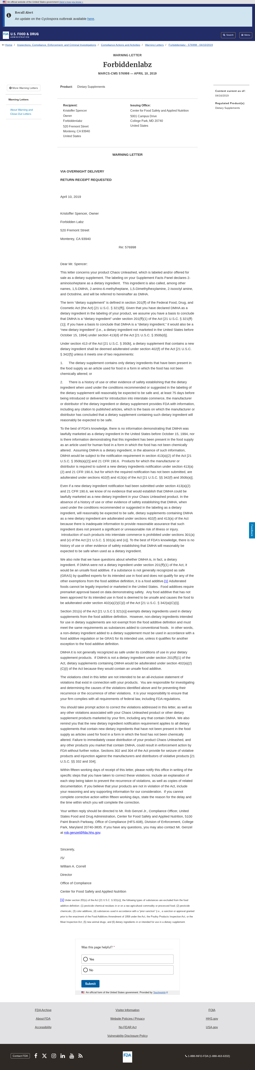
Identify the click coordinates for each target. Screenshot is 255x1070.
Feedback (252, 530)
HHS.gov (212, 1018)
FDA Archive (43, 1010)
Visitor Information (127, 1010)
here (90, 19)
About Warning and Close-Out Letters (21, 112)
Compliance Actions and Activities (120, 44)
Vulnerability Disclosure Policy (127, 1035)
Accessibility (43, 1027)
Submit (90, 983)
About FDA (43, 1018)
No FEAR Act (127, 1027)
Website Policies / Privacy (127, 1018)
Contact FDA (20, 1055)
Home (8, 44)
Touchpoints (159, 992)
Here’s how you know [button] (70, 2)
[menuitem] (231, 94)
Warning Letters (154, 44)
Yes (91, 959)
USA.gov (212, 1027)
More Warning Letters (25, 87)
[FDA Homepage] (20, 35)
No (91, 970)
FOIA (212, 1010)
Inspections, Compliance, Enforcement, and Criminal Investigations (56, 44)
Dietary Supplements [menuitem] (227, 107)
